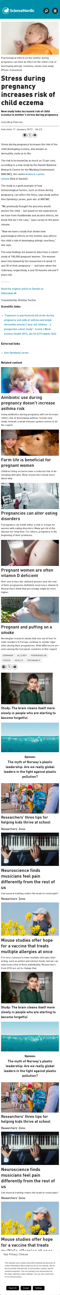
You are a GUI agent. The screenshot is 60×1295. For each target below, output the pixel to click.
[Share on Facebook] (24, 135)
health (19, 660)
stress (7, 660)
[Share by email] (34, 135)
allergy (22, 656)
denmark (8, 656)
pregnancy (33, 660)
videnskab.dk (39, 656)
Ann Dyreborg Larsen (16, 353)
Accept (26, 1288)
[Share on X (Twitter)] (30, 135)
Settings (38, 1288)
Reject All (13, 1288)
